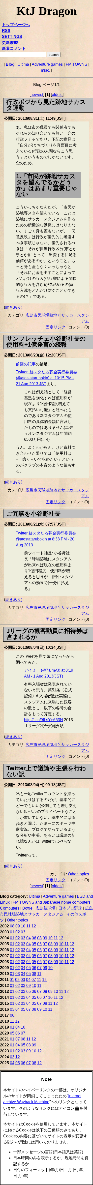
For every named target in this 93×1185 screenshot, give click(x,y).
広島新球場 (45, 908)
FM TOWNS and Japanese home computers (52, 902)
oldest (57, 94)
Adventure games (47, 64)
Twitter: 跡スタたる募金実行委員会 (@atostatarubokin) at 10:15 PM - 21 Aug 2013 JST (46, 378)
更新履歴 (10, 42)
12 (33, 926)
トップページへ (16, 25)
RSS (6, 31)
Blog (10, 64)
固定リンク (55, 327)
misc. (45, 70)
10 (23, 926)
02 (17, 932)
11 (28, 926)
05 (34, 944)
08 (12, 926)
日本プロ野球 (70, 908)
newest (37, 94)
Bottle (27, 908)
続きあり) (13, 307)
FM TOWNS (76, 64)
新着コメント (14, 48)
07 (45, 944)
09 (17, 926)
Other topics (78, 874)
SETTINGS (12, 36)
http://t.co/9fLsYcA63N (43, 720)
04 (28, 938)
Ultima (23, 64)
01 (12, 932)
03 (23, 932)
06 (34, 938)
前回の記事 (26, 364)
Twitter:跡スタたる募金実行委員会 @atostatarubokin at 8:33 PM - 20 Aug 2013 (46, 539)
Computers (9, 908)
